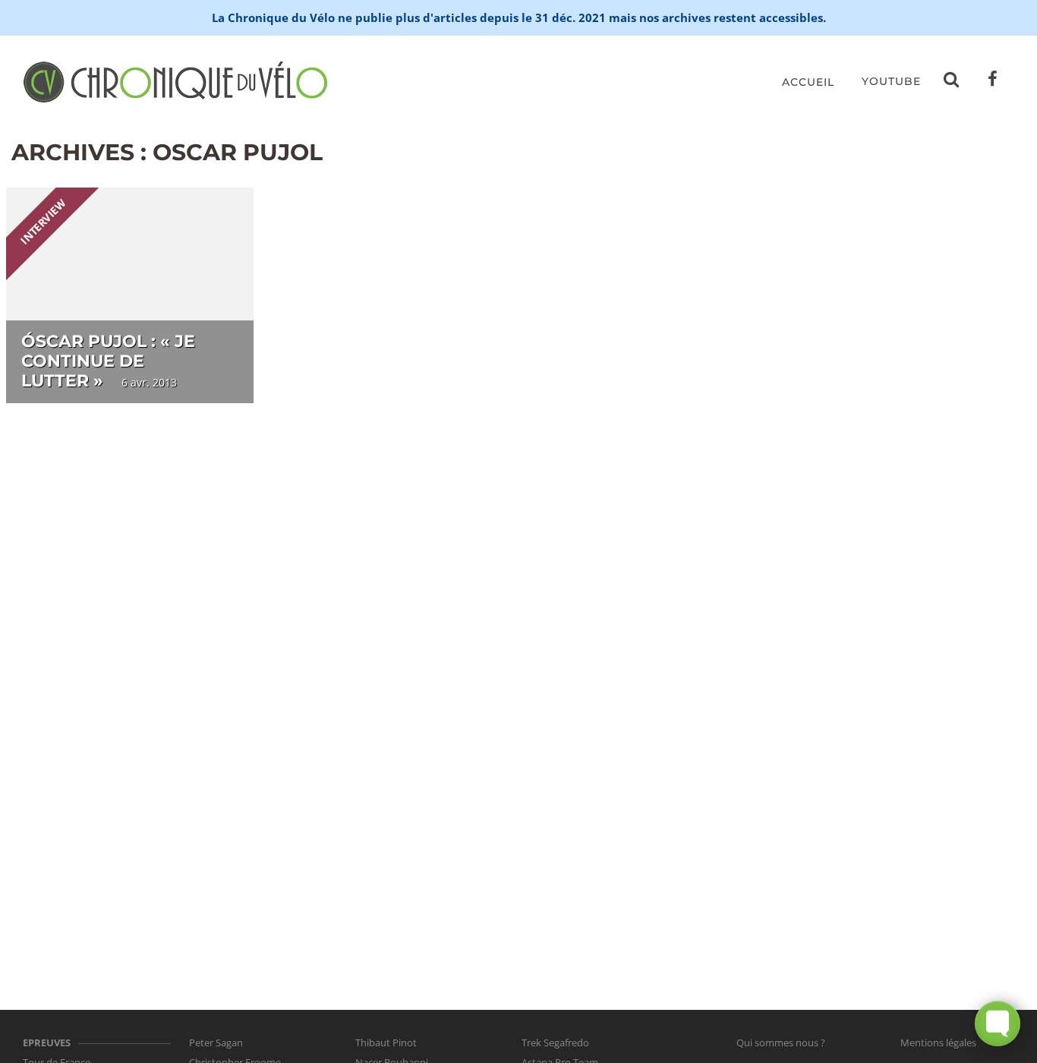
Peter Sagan (216, 1042)
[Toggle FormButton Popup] (997, 1023)
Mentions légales (938, 1042)
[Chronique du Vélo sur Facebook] (993, 82)
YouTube (891, 81)
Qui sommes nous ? (780, 1042)
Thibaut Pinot (386, 1042)
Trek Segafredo (555, 1042)
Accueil (808, 82)
